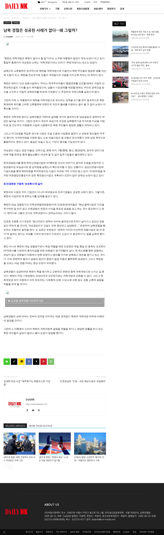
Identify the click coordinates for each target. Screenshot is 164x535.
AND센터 (98, 9)
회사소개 (29, 532)
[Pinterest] (43, 361)
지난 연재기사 (61, 532)
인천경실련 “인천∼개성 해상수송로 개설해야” (83, 381)
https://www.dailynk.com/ (36, 404)
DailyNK (9, 37)
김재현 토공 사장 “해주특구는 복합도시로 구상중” (27, 383)
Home (6, 18)
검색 (122, 9)
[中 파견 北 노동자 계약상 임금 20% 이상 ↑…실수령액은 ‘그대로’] (120, 97)
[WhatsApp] (51, 361)
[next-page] (11, 467)
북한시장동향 (83, 9)
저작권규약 (86, 532)
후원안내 (49, 532)
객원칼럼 (25, 18)
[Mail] (34, 410)
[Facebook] (29, 361)
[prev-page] (6, 467)
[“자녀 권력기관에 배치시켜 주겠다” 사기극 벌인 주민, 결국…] (120, 66)
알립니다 (39, 532)
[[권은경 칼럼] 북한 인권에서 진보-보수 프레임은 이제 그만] (19, 443)
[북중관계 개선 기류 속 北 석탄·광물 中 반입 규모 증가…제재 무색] (120, 36)
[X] (36, 361)
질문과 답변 (74, 532)
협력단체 (116, 532)
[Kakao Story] (21, 361)
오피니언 (68, 9)
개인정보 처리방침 (146, 532)
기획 (57, 9)
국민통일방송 (105, 2)
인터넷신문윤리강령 (102, 532)
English (87, 2)
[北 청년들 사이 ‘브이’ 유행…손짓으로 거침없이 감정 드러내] (120, 82)
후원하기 (111, 9)
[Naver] (7, 361)
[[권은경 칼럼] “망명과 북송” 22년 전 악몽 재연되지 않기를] (55, 443)
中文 (95, 2)
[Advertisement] (54, 344)
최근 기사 (119, 23)
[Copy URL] (14, 361)
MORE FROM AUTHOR (40, 426)
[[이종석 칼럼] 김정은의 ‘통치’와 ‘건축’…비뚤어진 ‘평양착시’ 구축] (90, 443)
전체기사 (44, 9)
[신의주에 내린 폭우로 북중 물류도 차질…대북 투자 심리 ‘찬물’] (120, 51)
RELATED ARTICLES (15, 426)
